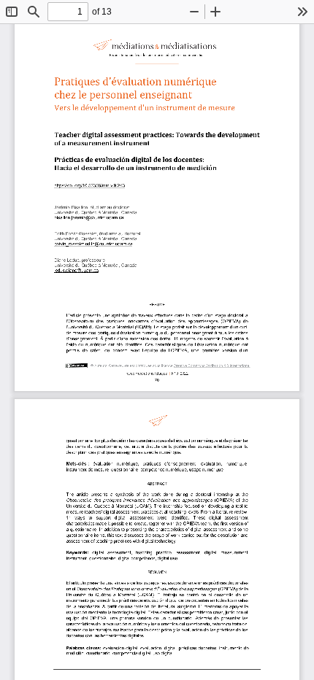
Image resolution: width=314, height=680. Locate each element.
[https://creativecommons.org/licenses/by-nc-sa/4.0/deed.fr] (212, 365)
